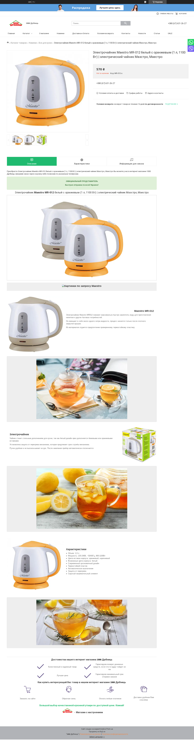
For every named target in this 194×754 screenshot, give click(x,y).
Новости (142, 33)
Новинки (60, 33)
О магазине (44, 33)
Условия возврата (105, 33)
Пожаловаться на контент (90, 734)
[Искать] (126, 23)
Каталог (26, 33)
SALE (170, 33)
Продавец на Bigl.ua (97, 732)
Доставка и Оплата (80, 33)
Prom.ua (109, 729)
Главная (11, 33)
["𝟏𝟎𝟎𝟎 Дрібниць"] (16, 23)
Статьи (157, 33)
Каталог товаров (19, 43)
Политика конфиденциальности (115, 734)
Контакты (126, 33)
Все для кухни (45, 43)
